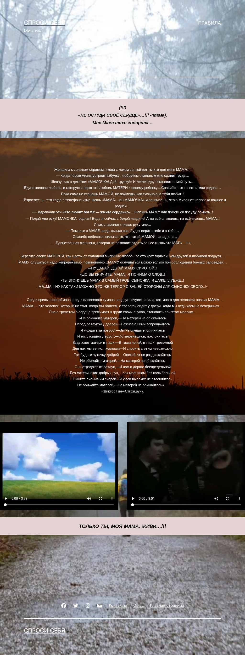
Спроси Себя (44, 22)
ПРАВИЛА (209, 23)
